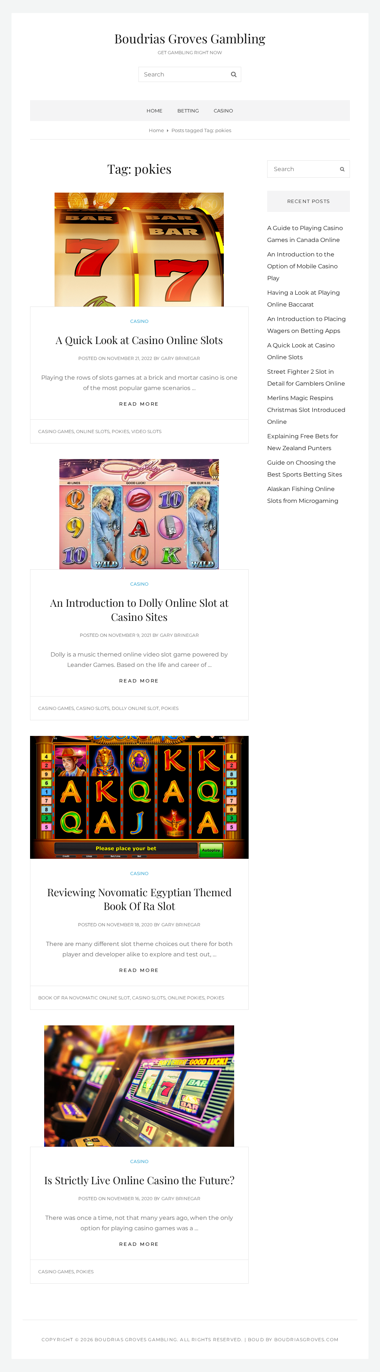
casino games (56, 431)
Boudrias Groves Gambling (189, 38)
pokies (120, 431)
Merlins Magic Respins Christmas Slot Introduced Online (306, 409)
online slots (92, 431)
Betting (188, 111)
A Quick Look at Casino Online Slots (139, 340)
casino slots (92, 708)
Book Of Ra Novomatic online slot (84, 998)
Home (155, 111)
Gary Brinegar (180, 358)
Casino (223, 111)
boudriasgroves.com (306, 1339)
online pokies (186, 998)
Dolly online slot (135, 708)
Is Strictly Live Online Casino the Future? (139, 1180)
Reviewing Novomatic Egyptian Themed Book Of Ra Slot (139, 899)
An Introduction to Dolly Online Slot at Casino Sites (139, 609)
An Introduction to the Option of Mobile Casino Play (302, 266)
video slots (146, 431)
